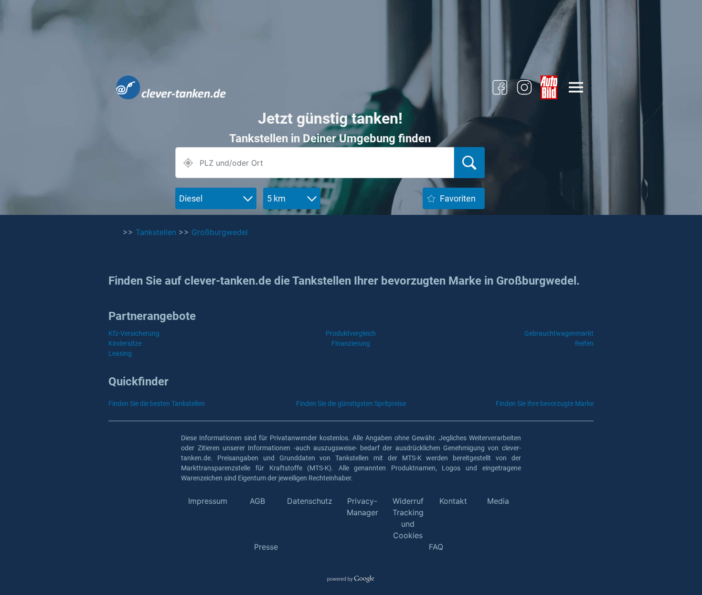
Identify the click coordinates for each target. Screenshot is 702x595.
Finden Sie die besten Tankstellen (156, 403)
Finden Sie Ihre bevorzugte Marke (545, 403)
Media (498, 501)
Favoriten (458, 198)
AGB (257, 501)
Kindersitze (124, 343)
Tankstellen (156, 232)
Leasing (120, 353)
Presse (266, 547)
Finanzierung (350, 343)
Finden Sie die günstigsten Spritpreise (351, 403)
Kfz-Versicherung (134, 333)
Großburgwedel (219, 232)
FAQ (436, 547)
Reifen (584, 343)
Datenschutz (309, 501)
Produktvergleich (351, 333)
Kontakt (453, 501)
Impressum (207, 501)
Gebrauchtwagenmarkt (559, 333)
